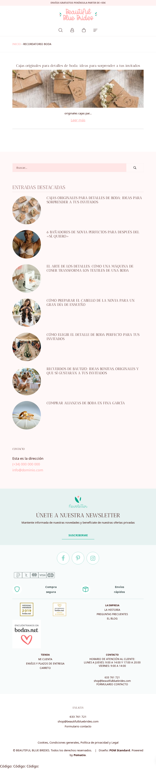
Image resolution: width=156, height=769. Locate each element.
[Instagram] (93, 558)
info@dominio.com (27, 470)
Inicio (16, 44)
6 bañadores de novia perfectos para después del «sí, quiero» (93, 234)
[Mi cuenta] (72, 29)
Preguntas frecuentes (112, 614)
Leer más (78, 120)
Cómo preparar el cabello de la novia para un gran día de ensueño (91, 302)
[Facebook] (63, 558)
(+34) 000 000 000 (26, 464)
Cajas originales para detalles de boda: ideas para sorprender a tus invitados (78, 65)
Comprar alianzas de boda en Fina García (86, 403)
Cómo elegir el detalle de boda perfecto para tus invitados (93, 336)
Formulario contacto (78, 726)
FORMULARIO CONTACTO (112, 684)
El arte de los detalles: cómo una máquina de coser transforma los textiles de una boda (90, 268)
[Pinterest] (78, 558)
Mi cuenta (45, 659)
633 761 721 (112, 677)
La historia (112, 610)
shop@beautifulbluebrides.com (112, 681)
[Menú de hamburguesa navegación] (95, 29)
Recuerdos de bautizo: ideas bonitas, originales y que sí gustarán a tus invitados (93, 371)
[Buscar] (60, 29)
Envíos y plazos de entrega (45, 663)
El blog (112, 618)
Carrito (45, 668)
